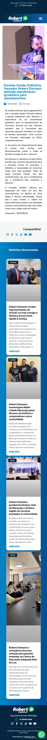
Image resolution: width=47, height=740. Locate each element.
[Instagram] (12, 723)
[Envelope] (34, 723)
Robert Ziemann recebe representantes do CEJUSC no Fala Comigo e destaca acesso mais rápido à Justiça (23, 313)
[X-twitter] (21, 723)
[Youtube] (30, 723)
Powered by (36, 738)
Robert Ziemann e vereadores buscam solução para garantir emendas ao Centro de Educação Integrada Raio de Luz (23, 655)
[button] (40, 18)
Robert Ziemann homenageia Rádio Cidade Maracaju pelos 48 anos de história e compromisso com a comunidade (22, 411)
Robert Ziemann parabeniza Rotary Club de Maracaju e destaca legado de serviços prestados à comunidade (23, 508)
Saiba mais (14, 351)
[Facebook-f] (16, 723)
